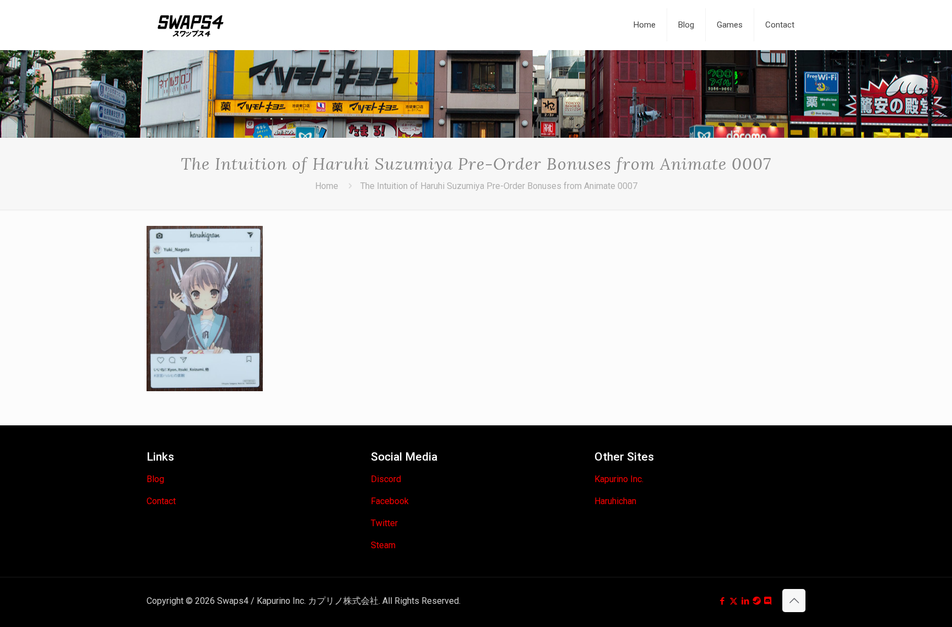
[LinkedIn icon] (745, 601)
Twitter (384, 523)
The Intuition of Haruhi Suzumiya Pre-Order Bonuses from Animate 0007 (498, 186)
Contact (161, 501)
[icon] (757, 601)
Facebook (390, 501)
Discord (386, 479)
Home (326, 186)
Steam (383, 545)
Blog (155, 479)
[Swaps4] (191, 25)
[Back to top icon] (793, 600)
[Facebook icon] (722, 601)
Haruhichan (615, 501)
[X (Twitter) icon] (733, 601)
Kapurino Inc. (618, 479)
